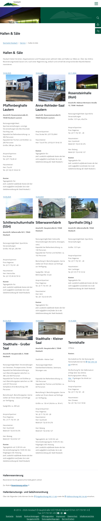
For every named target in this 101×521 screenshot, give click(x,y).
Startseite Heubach (10, 43)
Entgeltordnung (46, 496)
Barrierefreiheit (68, 519)
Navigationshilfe (33, 519)
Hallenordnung (77, 496)
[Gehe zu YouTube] (65, 513)
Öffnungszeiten (48, 516)
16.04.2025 (40, 197)
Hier (70, 378)
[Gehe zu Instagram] (61, 513)
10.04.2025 (7, 73)
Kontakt (19, 516)
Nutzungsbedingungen (51, 519)
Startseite (9, 516)
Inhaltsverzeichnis (87, 516)
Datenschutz (72, 516)
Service (23, 43)
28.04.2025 (72, 197)
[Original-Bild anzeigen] (19, 88)
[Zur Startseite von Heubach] (12, 3)
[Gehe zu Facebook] (58, 513)
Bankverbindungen (31, 516)
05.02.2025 (7, 321)
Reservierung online (19, 485)
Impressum (60, 516)
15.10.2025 (72, 321)
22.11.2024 (72, 73)
